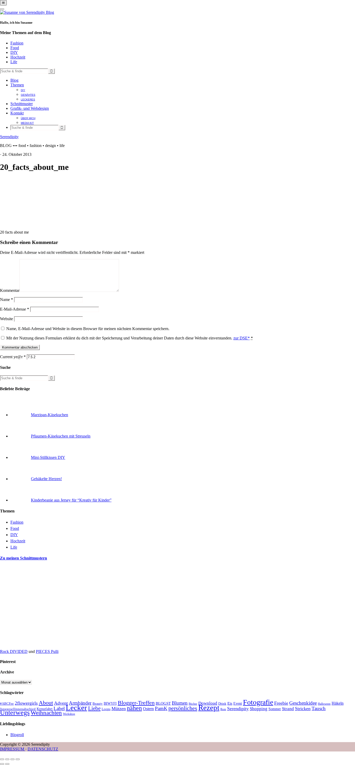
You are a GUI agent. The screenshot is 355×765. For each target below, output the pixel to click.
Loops (106, 709)
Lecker (76, 707)
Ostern (148, 708)
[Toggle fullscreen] (12, 759)
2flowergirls (26, 703)
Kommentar (9, 290)
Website (6, 319)
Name (6, 299)
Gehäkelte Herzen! (46, 479)
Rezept (208, 707)
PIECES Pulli (47, 651)
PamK (161, 708)
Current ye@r (13, 357)
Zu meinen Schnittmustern (23, 558)
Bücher (193, 703)
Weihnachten (46, 712)
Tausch (319, 708)
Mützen (118, 708)
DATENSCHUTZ (43, 749)
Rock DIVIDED (14, 651)
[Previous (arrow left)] (2, 764)
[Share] (7, 759)
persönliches (182, 708)
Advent (61, 703)
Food (14, 48)
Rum (223, 709)
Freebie (281, 703)
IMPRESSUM (12, 749)
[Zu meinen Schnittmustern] (39, 642)
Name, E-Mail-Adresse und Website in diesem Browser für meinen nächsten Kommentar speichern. (87, 328)
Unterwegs (15, 712)
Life (13, 62)
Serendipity (9, 136)
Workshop (69, 713)
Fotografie (258, 702)
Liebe (94, 708)
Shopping (258, 708)
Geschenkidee (303, 703)
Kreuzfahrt (44, 709)
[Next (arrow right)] (7, 764)
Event (237, 703)
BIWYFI (110, 703)
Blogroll (17, 734)
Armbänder (80, 703)
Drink (222, 703)
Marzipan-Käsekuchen (49, 415)
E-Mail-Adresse (14, 309)
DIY (14, 52)
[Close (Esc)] (2, 759)
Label (59, 708)
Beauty (98, 703)
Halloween (324, 703)
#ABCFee (7, 703)
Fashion (16, 43)
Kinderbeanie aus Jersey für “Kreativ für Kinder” (71, 500)
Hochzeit (17, 57)
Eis (229, 703)
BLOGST (163, 703)
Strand (288, 708)
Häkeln (338, 703)
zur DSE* (241, 338)
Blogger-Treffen (136, 703)
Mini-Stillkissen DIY (48, 457)
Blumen (180, 703)
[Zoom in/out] (18, 759)
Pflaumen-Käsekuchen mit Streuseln (60, 436)
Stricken (303, 708)
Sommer (274, 709)
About (46, 703)
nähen (134, 708)
